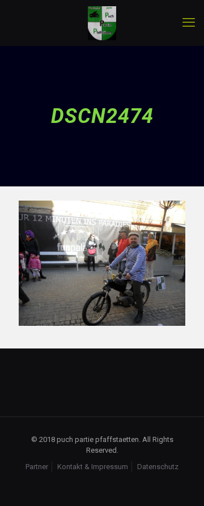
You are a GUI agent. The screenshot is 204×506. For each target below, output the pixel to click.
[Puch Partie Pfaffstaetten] (102, 23)
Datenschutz (157, 466)
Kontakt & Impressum (92, 466)
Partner (37, 466)
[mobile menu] (188, 22)
